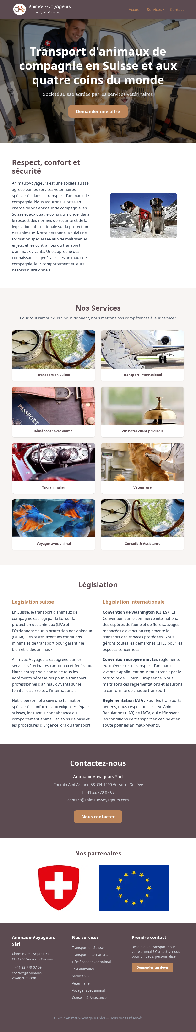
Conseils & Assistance (89, 997)
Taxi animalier (83, 969)
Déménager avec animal (91, 961)
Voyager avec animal (88, 990)
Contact (177, 9)
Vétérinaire (81, 983)
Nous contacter (98, 816)
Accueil (135, 9)
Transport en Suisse (88, 947)
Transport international (90, 954)
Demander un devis (152, 967)
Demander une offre (98, 111)
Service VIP (80, 976)
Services (155, 9)
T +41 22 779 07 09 (98, 792)
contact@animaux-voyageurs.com (98, 800)
